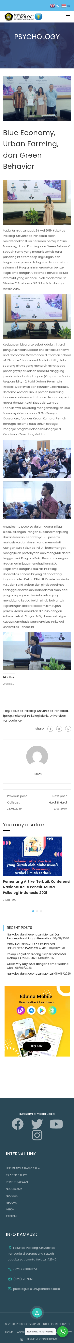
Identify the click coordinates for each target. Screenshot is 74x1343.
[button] (33, 911)
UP (20, 720)
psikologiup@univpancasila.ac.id (36, 1289)
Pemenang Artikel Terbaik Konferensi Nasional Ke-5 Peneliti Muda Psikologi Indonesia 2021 (36, 887)
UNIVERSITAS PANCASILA (23, 1168)
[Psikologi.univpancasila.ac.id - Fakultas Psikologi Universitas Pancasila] (24, 17)
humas (37, 774)
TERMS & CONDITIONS (41, 1339)
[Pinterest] (68, 729)
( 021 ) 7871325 (23, 1279)
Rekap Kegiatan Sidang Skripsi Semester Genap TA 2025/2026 (36, 956)
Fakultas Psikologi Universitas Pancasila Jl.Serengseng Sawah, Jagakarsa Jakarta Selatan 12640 (32, 1253)
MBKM (10, 1209)
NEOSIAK (12, 1196)
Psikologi (19, 716)
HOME (9, 1332)
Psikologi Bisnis (37, 716)
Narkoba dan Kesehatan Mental (30, 973)
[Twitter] (59, 729)
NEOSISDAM (14, 1189)
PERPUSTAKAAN (17, 1182)
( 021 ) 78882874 (25, 1269)
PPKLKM (11, 1216)
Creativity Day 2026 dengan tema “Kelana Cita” (37, 966)
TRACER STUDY (16, 1175)
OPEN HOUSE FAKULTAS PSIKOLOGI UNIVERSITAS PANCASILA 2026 (31, 946)
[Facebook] (50, 729)
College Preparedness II (18, 804)
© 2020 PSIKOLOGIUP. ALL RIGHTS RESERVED (37, 1324)
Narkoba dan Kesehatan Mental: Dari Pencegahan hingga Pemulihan (33, 936)
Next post (59, 796)
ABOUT (22, 1332)
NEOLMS (11, 1202)
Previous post (17, 796)
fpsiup (7, 716)
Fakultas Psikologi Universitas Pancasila (39, 711)
